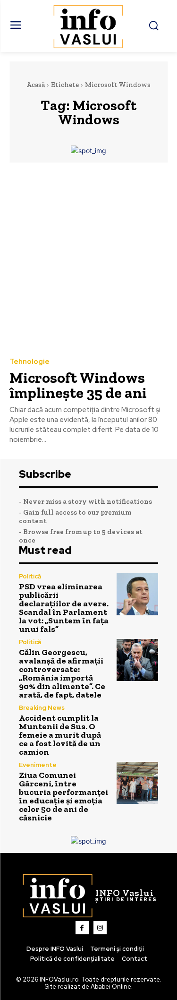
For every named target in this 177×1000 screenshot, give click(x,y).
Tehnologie (29, 361)
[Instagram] (100, 927)
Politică (30, 576)
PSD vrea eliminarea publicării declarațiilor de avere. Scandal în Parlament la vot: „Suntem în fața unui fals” (64, 607)
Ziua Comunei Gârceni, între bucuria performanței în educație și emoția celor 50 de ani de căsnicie (63, 796)
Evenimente (38, 765)
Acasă (35, 84)
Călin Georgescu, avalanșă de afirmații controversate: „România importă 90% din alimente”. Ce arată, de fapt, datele (62, 673)
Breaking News (42, 708)
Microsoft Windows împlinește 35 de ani (78, 385)
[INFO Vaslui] (88, 26)
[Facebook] (82, 927)
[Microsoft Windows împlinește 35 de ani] (88, 259)
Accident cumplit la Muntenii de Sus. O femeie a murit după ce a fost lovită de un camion (60, 735)
